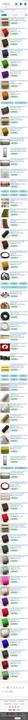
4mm (5, 191)
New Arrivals (25, 0)
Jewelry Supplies (7, 9)
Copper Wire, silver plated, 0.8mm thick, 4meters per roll (18, 436)
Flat (21, 102)
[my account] (20, 3)
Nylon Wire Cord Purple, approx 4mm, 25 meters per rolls (19, 71)
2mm (14, 195)
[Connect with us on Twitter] (18, 707)
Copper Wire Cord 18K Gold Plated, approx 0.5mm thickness (18, 18)
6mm (14, 191)
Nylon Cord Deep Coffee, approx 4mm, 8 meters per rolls (18, 503)
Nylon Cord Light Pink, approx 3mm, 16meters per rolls (18, 587)
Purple (5, 379)
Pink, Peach (14, 375)
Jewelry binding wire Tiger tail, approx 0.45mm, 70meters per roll (18, 170)
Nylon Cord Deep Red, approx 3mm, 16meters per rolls (18, 661)
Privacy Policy (23, 715)
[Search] (5, 7)
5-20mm (5, 195)
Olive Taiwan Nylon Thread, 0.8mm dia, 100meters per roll (19, 446)
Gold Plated (20, 468)
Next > (10, 692)
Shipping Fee (21, 701)
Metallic (14, 283)
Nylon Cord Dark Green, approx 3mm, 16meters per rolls (18, 545)
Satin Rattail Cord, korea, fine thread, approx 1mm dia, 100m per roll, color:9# (18, 200)
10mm (23, 191)
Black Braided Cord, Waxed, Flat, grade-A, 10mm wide (18, 272)
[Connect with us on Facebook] (10, 707)
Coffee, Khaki (23, 379)
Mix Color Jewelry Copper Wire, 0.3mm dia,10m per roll (18, 291)
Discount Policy (13, 701)
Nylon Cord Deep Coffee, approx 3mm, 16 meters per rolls (18, 39)
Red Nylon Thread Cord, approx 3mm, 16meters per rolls (18, 608)
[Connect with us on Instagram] (15, 707)
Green (23, 375)
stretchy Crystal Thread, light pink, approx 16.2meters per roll (19, 493)
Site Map (22, 703)
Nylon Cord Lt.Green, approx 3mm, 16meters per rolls (18, 566)
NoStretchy (23, 283)
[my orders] (25, 3)
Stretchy (14, 287)
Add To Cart (14, 23)
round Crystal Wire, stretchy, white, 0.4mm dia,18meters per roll (18, 149)
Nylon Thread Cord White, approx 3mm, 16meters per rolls (18, 629)
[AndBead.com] (5, 3)
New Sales (15, 703)
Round (7, 102)
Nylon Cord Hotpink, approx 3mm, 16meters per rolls (18, 577)
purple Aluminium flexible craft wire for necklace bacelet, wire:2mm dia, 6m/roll (18, 252)
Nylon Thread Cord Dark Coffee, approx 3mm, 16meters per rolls (18, 535)
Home (1, 9)
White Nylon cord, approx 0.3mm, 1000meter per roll (18, 404)
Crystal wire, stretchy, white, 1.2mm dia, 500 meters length (18, 472)
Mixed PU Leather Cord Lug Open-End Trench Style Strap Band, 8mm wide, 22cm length (18, 334)
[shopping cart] (16, 3)
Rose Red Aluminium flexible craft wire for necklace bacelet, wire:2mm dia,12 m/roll (18, 483)
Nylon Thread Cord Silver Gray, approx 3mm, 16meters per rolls (19, 556)
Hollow (5, 283)
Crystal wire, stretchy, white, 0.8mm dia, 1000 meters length (18, 138)
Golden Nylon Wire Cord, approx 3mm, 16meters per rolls (18, 262)
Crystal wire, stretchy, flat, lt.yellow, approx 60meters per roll (18, 365)
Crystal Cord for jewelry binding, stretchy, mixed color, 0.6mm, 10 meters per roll (18, 181)
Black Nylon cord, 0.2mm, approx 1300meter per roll (19, 425)
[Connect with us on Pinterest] (13, 707)
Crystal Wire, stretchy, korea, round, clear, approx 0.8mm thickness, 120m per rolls (18, 384)
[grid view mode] (26, 15)
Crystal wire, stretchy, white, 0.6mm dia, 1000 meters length (18, 159)
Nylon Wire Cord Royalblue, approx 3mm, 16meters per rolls (18, 640)
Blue (14, 379)
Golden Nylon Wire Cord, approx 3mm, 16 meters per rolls (18, 128)
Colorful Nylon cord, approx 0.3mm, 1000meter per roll (18, 415)
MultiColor (5, 375)
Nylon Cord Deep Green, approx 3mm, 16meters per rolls (18, 650)
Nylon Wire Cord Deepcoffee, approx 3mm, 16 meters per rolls (18, 241)
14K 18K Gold (7, 468)
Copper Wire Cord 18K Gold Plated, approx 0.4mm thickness (18, 524)
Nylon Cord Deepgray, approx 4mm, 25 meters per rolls (18, 107)
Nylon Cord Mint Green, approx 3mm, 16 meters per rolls (18, 60)
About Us (6, 701)
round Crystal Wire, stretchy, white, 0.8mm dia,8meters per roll (18, 457)
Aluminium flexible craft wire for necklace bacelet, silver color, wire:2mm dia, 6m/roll (18, 324)
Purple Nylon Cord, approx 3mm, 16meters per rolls (18, 598)
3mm (23, 195)
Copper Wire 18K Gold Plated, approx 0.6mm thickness (18, 117)
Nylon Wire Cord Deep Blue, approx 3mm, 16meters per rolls (19, 50)
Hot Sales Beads (7, 703)
